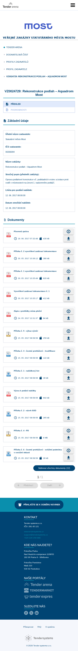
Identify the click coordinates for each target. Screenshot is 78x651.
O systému (50, 627)
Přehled (13, 104)
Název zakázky (12, 162)
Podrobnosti (16, 109)
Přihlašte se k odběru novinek (39, 505)
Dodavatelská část (17, 55)
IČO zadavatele (12, 147)
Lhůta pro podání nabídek (18, 190)
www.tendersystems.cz (34, 532)
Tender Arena (14, 47)
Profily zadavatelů (17, 62)
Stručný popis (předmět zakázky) (21, 174)
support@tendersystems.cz (36, 535)
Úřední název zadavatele (17, 134)
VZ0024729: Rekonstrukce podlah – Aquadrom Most (36, 76)
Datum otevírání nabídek (17, 203)
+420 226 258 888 (32, 538)
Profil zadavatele (16, 69)
